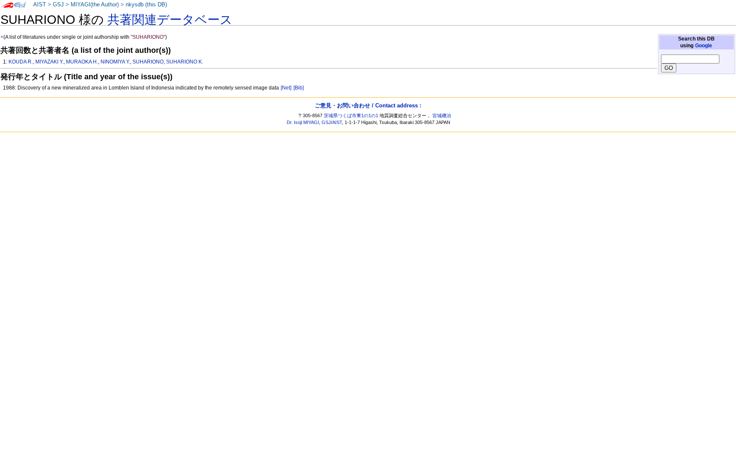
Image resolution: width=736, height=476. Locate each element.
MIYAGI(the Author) (95, 5)
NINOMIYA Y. (115, 62)
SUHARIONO (148, 62)
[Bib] (298, 88)
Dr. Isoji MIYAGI (303, 122)
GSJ (58, 5)
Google (703, 46)
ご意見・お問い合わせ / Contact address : (368, 105)
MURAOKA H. (82, 62)
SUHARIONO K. (184, 62)
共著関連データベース (170, 19)
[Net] (286, 88)
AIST (39, 5)
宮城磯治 (441, 115)
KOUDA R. (21, 62)
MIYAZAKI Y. (49, 62)
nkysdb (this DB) (146, 5)
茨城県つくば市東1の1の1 (351, 115)
